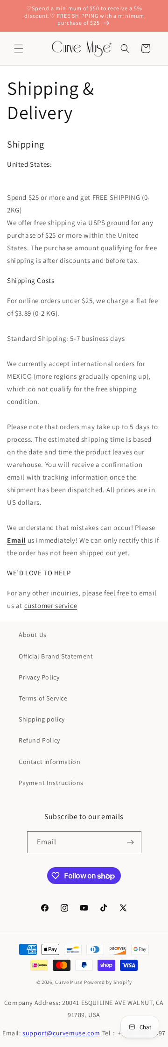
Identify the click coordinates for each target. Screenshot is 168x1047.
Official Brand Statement (56, 656)
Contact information (49, 761)
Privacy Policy (39, 677)
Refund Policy (39, 740)
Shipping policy (42, 719)
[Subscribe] (130, 842)
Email (16, 540)
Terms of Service (43, 698)
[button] (18, 48)
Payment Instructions (51, 782)
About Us (33, 634)
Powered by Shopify (108, 982)
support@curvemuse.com (61, 1033)
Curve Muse (69, 982)
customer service (50, 605)
